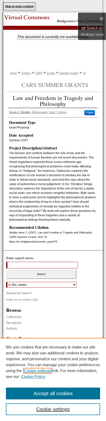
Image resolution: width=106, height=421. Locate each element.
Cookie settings (37, 371)
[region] (53, 379)
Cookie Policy (33, 377)
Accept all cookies (53, 393)
